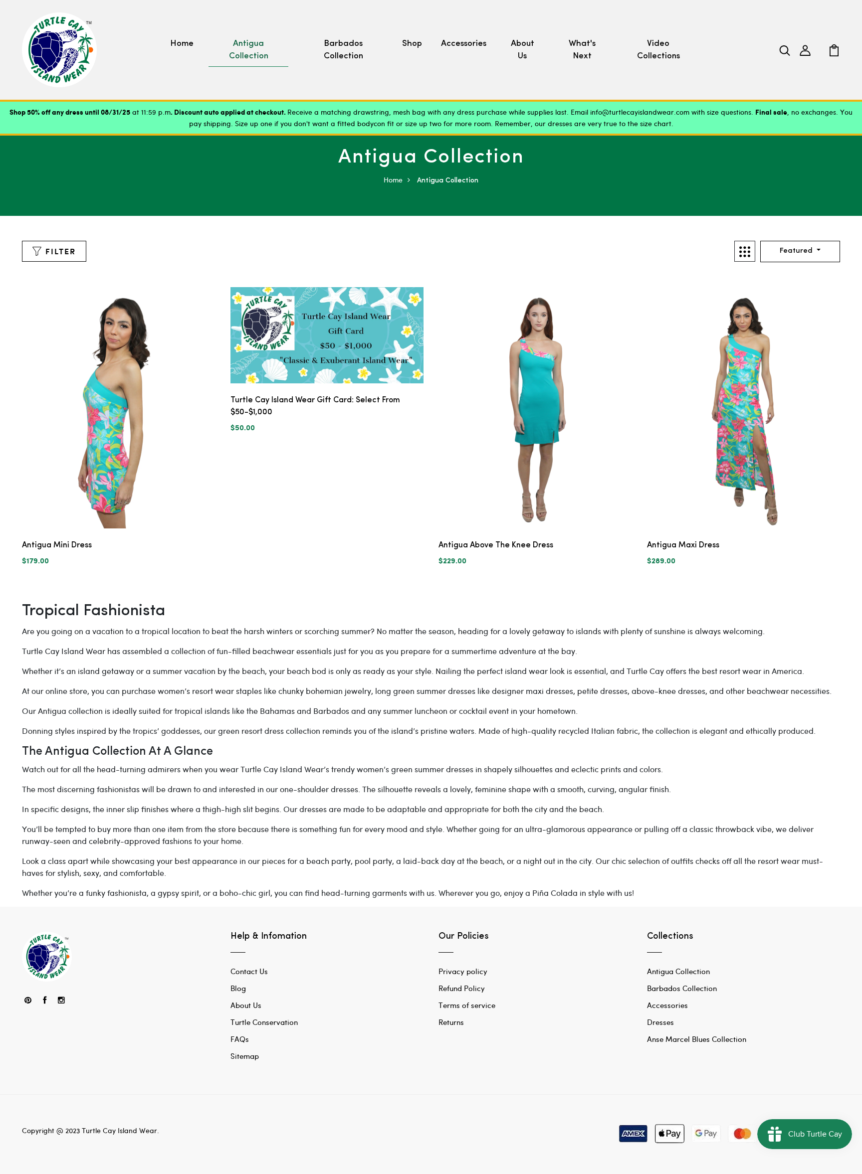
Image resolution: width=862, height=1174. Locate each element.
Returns (451, 1022)
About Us (522, 50)
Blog (238, 988)
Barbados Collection (343, 50)
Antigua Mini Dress (57, 545)
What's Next (582, 50)
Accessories (463, 43)
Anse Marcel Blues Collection (696, 1039)
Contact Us (249, 971)
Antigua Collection (248, 50)
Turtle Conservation (264, 1022)
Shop (412, 43)
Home (182, 43)
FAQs (239, 1039)
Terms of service (466, 1005)
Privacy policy (462, 971)
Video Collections (658, 50)
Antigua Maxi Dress (683, 545)
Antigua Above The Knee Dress (495, 545)
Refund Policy (461, 988)
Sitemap (244, 1056)
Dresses (660, 1022)
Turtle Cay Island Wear (119, 1130)
